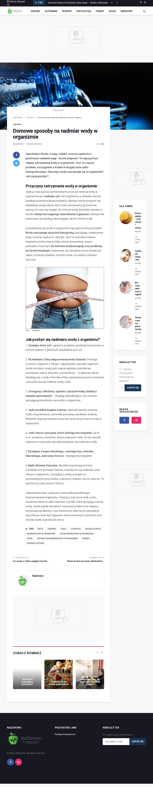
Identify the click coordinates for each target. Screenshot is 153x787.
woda (29, 538)
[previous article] (117, 2)
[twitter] (16, 163)
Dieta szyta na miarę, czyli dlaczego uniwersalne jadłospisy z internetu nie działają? (89, 4)
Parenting (126, 11)
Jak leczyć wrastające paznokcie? (27, 681)
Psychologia (83, 11)
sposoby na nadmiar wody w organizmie (57, 538)
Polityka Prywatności (65, 734)
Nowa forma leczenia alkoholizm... (85, 561)
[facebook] (141, 2)
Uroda (112, 11)
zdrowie (52, 529)
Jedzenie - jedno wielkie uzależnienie (59, 683)
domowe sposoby (35, 543)
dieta (40, 529)
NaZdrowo (18, 117)
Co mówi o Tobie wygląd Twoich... (31, 561)
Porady (100, 11)
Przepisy (67, 11)
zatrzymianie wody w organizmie (77, 534)
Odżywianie (51, 11)
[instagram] (145, 2)
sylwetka (76, 529)
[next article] (111, 2)
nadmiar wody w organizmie (41, 534)
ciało (63, 529)
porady (86, 538)
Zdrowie (35, 11)
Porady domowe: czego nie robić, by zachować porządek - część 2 (90, 680)
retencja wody (93, 529)
